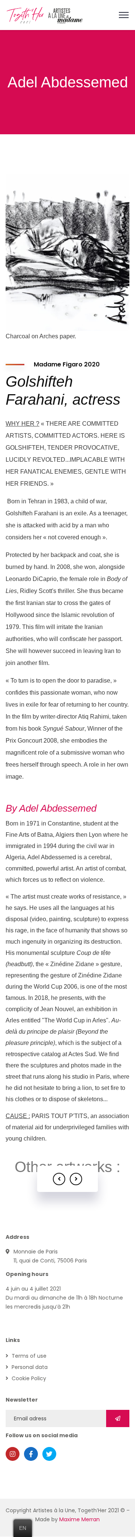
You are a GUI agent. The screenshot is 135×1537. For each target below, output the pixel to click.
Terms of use (29, 1356)
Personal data (30, 1367)
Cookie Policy (29, 1378)
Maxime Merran (79, 1519)
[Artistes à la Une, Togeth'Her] (45, 14)
